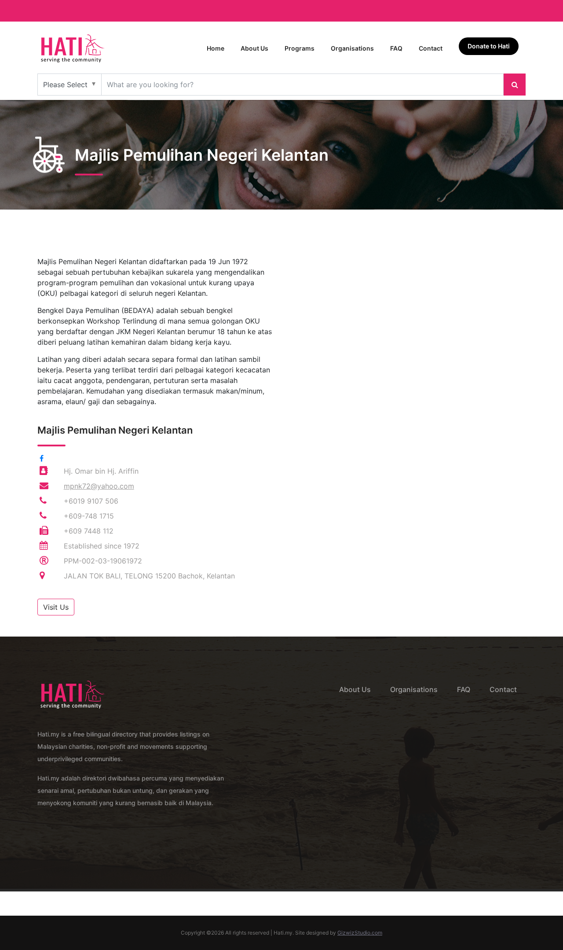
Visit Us (56, 607)
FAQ (396, 48)
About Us (254, 48)
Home (215, 48)
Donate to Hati (489, 46)
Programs (299, 48)
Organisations (352, 48)
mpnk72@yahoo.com (99, 486)
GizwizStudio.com (359, 932)
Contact (430, 48)
